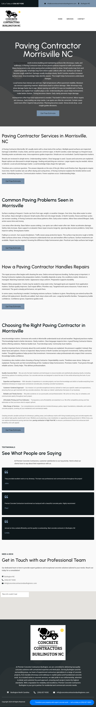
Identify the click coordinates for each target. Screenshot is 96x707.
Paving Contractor (20, 63)
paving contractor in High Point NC (44, 420)
